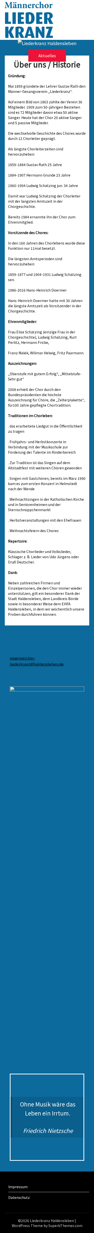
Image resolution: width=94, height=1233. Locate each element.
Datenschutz (19, 1197)
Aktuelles (47, 55)
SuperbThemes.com (65, 1225)
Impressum (18, 1186)
